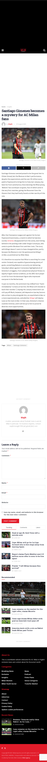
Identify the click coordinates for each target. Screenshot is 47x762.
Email (4, 493)
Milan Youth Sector (9, 684)
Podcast (28, 674)
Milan (9, 345)
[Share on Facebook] (9, 168)
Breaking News (8, 671)
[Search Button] (44, 50)
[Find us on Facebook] (2, 748)
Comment (6, 456)
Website (5, 502)
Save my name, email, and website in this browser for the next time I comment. (23, 513)
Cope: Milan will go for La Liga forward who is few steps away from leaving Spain (28, 544)
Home (3, 107)
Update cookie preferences (12, 710)
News (27, 671)
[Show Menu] (3, 50)
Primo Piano (29, 677)
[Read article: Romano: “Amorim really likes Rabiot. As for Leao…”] (6, 721)
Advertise (5, 697)
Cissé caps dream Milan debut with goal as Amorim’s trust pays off (27, 619)
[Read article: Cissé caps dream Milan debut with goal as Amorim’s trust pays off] (6, 620)
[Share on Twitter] (24, 168)
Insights (9, 107)
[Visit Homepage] (23, 50)
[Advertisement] (23, 23)
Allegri (32, 298)
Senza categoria (31, 681)
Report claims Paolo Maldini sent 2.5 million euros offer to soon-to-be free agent (28, 556)
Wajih (10, 124)
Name (5, 483)
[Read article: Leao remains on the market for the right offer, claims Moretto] (6, 611)
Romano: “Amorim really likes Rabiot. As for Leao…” (21, 599)
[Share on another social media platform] (38, 168)
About (4, 694)
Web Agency (26, 758)
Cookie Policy (7, 706)
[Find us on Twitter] (5, 748)
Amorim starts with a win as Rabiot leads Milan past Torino (27, 629)
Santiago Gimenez (20, 345)
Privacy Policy (7, 703)
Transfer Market (31, 684)
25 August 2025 (21, 124)
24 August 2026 (9, 603)
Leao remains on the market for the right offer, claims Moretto (27, 610)
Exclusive (5, 674)
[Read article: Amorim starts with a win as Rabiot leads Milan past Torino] (6, 630)
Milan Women (7, 681)
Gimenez (10, 241)
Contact (5, 700)
